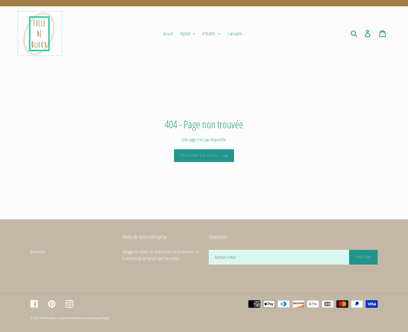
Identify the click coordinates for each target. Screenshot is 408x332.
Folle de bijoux (48, 317)
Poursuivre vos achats (199, 155)
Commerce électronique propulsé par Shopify (83, 317)
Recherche (37, 252)
